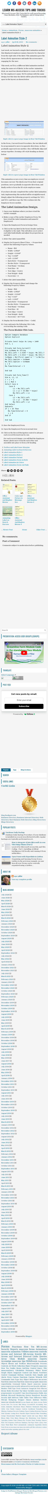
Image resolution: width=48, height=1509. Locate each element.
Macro (41, 1416)
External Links (30, 1356)
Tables (26, 1398)
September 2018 (7, 1046)
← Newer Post (7, 530)
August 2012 (6, 1137)
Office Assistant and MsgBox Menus (7, 499)
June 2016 (5, 1070)
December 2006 (7, 1323)
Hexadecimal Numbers (14, 1416)
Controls (28, 1375)
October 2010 (6, 1201)
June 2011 (5, 1177)
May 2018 (5, 1058)
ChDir (3, 1409)
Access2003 (31, 1404)
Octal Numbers (42, 1418)
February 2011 (7, 1189)
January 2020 (6, 1000)
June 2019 (5, 1020)
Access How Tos (6, 1404)
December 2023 (7, 927)
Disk (2, 1413)
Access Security (34, 1386)
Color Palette (10, 1409)
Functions (17, 1347)
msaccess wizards (8, 1402)
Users (3, 1425)
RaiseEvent (36, 1395)
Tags (14, 770)
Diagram (44, 1411)
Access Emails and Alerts (29, 1402)
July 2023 (5, 941)
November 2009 (7, 1233)
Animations (12, 30)
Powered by (18, 714)
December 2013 (7, 1102)
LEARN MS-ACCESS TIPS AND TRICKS (24, 10)
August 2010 (6, 1206)
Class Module (17, 1359)
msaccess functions (17, 1382)
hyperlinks (38, 1425)
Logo (36, 1416)
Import (24, 1416)
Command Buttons (16, 1375)
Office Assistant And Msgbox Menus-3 (19, 521)
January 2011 (6, 1192)
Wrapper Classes (24, 1400)
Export (28, 1413)
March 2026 (6, 906)
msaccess (16, 1427)
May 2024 (5, 912)
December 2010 (7, 1195)
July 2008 (5, 1276)
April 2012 (5, 1148)
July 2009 (5, 1244)
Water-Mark (9, 1425)
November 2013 (7, 1104)
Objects (4, 1364)
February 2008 (7, 1291)
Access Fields (42, 1402)
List (33, 1416)
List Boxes (33, 1373)
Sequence (11, 1422)
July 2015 (5, 1096)
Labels (29, 1416)
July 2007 (5, 1311)
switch (3, 1429)
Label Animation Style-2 (14, 38)
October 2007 (6, 1303)
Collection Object (24, 1366)
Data (34, 1375)
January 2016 (6, 1078)
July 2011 (5, 1174)
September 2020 (8, 994)
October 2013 (6, 1107)
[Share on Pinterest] (18, 470)
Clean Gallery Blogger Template (13, 1474)
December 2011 (7, 1160)
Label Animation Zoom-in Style (16, 460)
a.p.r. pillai (18, 876)
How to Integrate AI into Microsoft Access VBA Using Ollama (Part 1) (28, 843)
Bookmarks (35, 1406)
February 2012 (7, 1154)
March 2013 (6, 1122)
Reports (14, 1349)
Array (4, 1359)
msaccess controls (38, 1352)
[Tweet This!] (11, 470)
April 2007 (5, 1320)
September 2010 (8, 1204)
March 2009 (6, 1253)
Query (39, 1368)
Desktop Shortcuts (35, 1411)
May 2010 (5, 1215)
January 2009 (6, 1259)
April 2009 (5, 1250)
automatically (22, 1425)
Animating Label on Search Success (17, 450)
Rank (33, 1420)
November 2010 (7, 1198)
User (45, 1422)
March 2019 (6, 1029)
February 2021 (7, 979)
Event (44, 1370)
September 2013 (7, 1110)
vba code (26, 1429)
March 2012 (6, 1151)
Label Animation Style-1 (13, 452)
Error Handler (20, 1413)
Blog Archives (26, 770)
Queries (43, 1356)
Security (4, 1398)
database (36, 1400)
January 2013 (6, 1125)
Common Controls (21, 1409)
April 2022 (5, 962)
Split (9, 1398)
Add (41, 1386)
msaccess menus (40, 1384)
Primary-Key (21, 1420)
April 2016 (5, 1075)
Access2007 (17, 1393)
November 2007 (7, 1300)
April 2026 (5, 904)
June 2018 (5, 1055)
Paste (15, 1420)
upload (21, 1429)
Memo (16, 1418)
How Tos (29, 1347)
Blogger (29, 1336)
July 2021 (5, 973)
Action (3, 1406)
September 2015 (7, 1090)
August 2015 (6, 1093)
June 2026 (5, 898)
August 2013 (6, 1113)
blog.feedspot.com (8, 815)
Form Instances (22, 1388)
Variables (31, 1391)
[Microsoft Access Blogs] (29, 815)
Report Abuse (9, 1433)
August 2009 (6, 1241)
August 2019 (6, 1014)
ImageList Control (20, 1373)
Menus (3, 1391)
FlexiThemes (12, 1491)
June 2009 (5, 1247)
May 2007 (5, 1317)
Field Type (12, 1388)
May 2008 (5, 1282)
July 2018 (5, 1052)
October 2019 (6, 1008)
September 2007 (8, 1305)
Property (35, 1366)
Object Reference (31, 1379)
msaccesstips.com (37, 1459)
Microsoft (12, 1395)
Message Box (23, 1418)
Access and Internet (11, 1354)
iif (5, 1427)
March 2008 (6, 1288)
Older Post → (41, 530)
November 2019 (7, 1005)
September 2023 (8, 936)
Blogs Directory (7, 822)
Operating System (7, 1420)
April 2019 (5, 1026)
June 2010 (5, 1212)
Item (38, 1388)
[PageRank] (17, 679)
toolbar (10, 1429)
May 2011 (5, 1180)
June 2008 (5, 1279)
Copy (23, 1393)
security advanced (21, 1386)
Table (21, 1398)
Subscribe (24, 706)
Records (44, 1395)
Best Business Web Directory (21, 820)
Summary (24, 1422)
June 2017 (5, 1061)
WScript (4, 1400)
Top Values (23, 1391)
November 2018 (7, 1040)
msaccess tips (18, 1361)
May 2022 (5, 959)
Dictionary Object (33, 1370)
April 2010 (5, 1218)
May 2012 (5, 1145)
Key (21, 1379)
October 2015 (6, 1087)
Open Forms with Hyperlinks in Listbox (27, 857)
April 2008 (5, 1285)
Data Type (15, 1379)
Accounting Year (41, 1404)
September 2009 (8, 1238)
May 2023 (5, 947)
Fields (41, 1393)
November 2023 (7, 930)
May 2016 (5, 1072)
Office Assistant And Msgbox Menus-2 (32, 499)
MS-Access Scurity (32, 1354)
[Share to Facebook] (10, 475)
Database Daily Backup (15, 832)
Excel (28, 1393)
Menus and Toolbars (17, 1364)
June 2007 (5, 1314)
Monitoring (32, 1418)
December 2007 (7, 1297)
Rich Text (4, 1422)
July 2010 (5, 1209)
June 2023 (5, 944)
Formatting (43, 1413)
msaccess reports (37, 1359)
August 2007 (6, 1308)
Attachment (16, 1406)
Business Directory (9, 817)
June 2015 (5, 1099)
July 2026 (5, 895)
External (33, 1413)
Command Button (19, 1384)
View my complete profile (22, 879)
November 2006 (7, 1326)
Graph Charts (6, 1373)
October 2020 (6, 991)
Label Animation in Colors (14, 462)
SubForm (15, 1398)
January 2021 (6, 982)
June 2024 (5, 909)
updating (15, 1429)
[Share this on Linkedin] (21, 470)
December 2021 (7, 968)
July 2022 (5, 956)
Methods (4, 1395)
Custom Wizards (35, 1377)
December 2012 (7, 1128)
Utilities (25, 1352)
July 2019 (5, 1017)
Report (29, 1384)
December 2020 (7, 985)
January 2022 (6, 965)
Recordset (15, 1391)
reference (39, 1427)
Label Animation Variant (13, 457)
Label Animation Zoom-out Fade (16, 465)
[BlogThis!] (6, 475)
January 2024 (6, 924)
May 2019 (5, 1023)
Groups (3, 1416)
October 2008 (6, 1268)
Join (45, 1393)
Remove (44, 1420)
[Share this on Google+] (15, 470)
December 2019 (7, 1003)
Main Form (10, 1418)
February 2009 (7, 1256)
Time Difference (35, 1398)
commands (30, 1425)
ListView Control (29, 1368)
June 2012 (5, 1142)
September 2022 (8, 953)
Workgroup (12, 1400)
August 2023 (6, 938)
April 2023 (5, 950)
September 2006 (8, 1332)
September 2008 (8, 1271)
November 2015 (7, 1084)
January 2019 (6, 1035)
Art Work (12, 1366)
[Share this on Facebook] (8, 470)
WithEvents (31, 1361)
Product (28, 1420)
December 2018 (7, 1037)
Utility (44, 1398)
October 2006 (6, 1329)
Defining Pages (24, 1411)
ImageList (32, 1388)
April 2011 (5, 1183)
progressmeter (6, 1393)
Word (15, 1425)
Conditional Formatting (35, 1409)
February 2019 (7, 1032)
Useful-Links (8, 786)
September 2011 (7, 1169)
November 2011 (7, 1163)
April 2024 (5, 915)
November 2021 (7, 970)
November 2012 (7, 1131)
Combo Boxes (15, 1368)
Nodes (9, 1391)
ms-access (9, 1427)
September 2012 (7, 1134)
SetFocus (18, 1422)
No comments (31, 42)
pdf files (32, 1427)
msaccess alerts (25, 1427)
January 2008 (6, 1294)
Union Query (39, 1422)
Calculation (19, 1370)
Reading (38, 1420)
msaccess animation (32, 30)
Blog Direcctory (39, 820)
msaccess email (41, 1391)
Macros (44, 1388)
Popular (6, 770)
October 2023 (6, 933)
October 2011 (6, 1166)
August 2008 (6, 1273)
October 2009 (6, 1236)
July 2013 (5, 1116)
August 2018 (6, 1049)
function (44, 1400)
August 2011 (6, 1171)
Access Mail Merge (19, 1404)
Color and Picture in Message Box (19, 499)
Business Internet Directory (28, 817)
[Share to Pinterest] (13, 475)
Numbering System (23, 1395)
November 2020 (7, 988)
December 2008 (7, 1262)
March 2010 (6, 1221)
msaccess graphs (32, 1382)
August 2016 (6, 1064)
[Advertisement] (24, 101)
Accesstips (6, 1361)
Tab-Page (31, 1422)
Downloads (42, 1361)
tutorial (18, 1402)
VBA (45, 1368)
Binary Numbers (26, 1406)
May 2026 (5, 901)
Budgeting (43, 1406)
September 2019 (7, 1011)
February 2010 (7, 1224)
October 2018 (6, 1043)
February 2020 (7, 997)
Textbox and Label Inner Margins (17, 447)
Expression (34, 1393)
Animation (9, 1406)
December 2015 (7, 1081)
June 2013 (5, 1119)
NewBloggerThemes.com (38, 1491)
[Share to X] (8, 475)
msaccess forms (27, 1349)
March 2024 (6, 918)
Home (4, 30)
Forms (21, 30)
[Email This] (3, 475)
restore (44, 1427)
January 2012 (6, 1157)
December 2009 (7, 1230)
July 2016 (5, 1067)
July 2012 (5, 1139)
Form (9, 1377)
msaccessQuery (7, 1370)
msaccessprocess (7, 1386)
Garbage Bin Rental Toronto (24, 1493)
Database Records (13, 1411)
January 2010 (6, 1227)
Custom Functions (20, 1377)
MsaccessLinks (33, 1364)
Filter (37, 1413)
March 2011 (5, 1186)
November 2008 (7, 1265)
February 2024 (7, 921)
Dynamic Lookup (10, 1413)
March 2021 (6, 976)
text (7, 1429)
